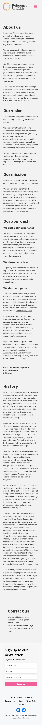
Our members (10, 701)
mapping (32, 491)
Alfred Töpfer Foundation (22, 519)
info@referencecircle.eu (18, 625)
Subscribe (21, 684)
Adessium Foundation (28, 451)
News (21, 701)
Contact (21, 705)
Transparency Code (24, 311)
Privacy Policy (31, 701)
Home (12, 697)
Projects (28, 697)
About (20, 697)
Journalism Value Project (23, 544)
